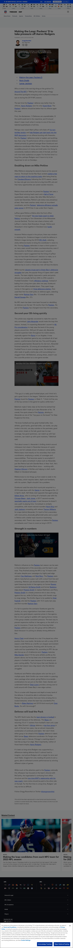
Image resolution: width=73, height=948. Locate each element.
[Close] (70, 926)
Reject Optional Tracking (62, 944)
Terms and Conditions (10, 927)
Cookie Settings (25, 940)
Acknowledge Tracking (44, 944)
